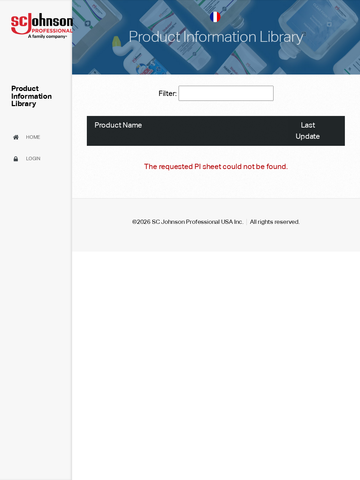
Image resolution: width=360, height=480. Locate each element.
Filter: (169, 93)
